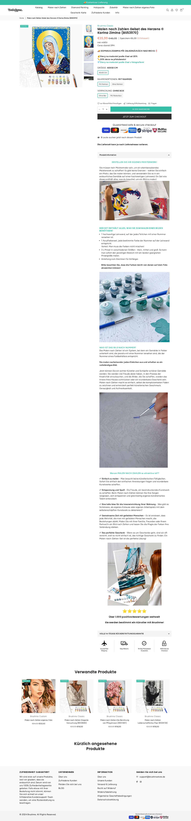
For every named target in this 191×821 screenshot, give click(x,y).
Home (21, 18)
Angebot (24, 26)
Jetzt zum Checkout (134, 117)
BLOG (61, 788)
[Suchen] (167, 10)
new (26, 684)
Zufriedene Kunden (100, 12)
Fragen (154, 103)
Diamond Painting (79, 7)
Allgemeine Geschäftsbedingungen (114, 796)
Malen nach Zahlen (57, 7)
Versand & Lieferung (107, 784)
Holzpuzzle (99, 7)
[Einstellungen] (172, 10)
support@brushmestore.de (152, 777)
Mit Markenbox (115, 96)
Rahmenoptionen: (114, 79)
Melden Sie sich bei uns (69, 784)
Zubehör (114, 7)
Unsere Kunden (104, 780)
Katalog (39, 7)
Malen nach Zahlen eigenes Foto (138, 7)
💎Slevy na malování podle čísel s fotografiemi (120, 62)
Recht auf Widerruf (106, 788)
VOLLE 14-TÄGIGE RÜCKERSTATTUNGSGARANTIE (122, 634)
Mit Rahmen (103, 84)
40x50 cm (103, 73)
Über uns (62, 777)
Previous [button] (21, 66)
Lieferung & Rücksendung (136, 103)
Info (117, 12)
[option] (51, 55)
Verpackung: (110, 91)
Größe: (107, 68)
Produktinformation (108, 155)
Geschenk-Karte (78, 12)
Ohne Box (102, 96)
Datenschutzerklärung (108, 799)
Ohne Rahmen (117, 84)
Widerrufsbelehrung (107, 792)
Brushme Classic (105, 25)
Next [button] (80, 66)
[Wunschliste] (176, 10)
